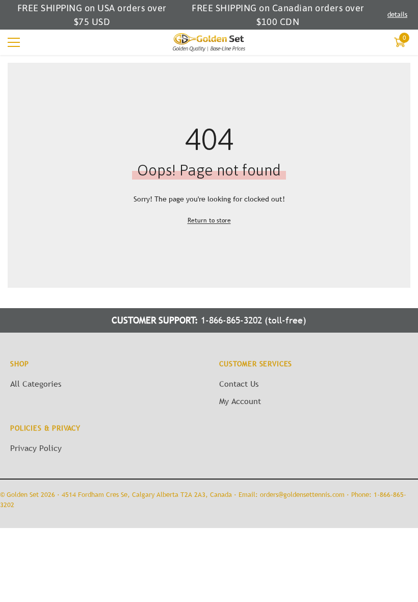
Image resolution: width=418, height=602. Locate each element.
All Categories (35, 383)
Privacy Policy (36, 448)
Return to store (209, 220)
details (397, 14)
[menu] (14, 42)
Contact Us (238, 383)
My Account (240, 401)
